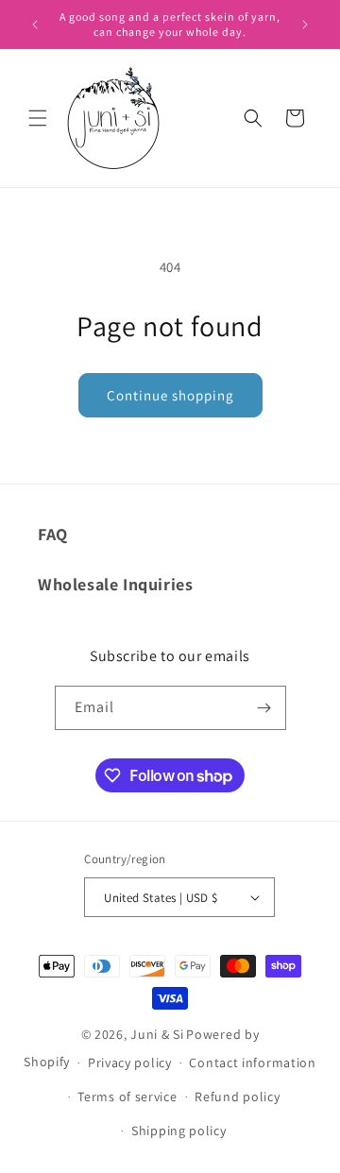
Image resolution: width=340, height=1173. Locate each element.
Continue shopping (170, 395)
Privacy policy (130, 1062)
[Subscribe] (264, 708)
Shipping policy (179, 1130)
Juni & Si (156, 1034)
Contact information (252, 1062)
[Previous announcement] (35, 24)
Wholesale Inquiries (115, 584)
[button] (38, 118)
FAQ (53, 534)
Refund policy (237, 1096)
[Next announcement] (305, 24)
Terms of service (127, 1096)
